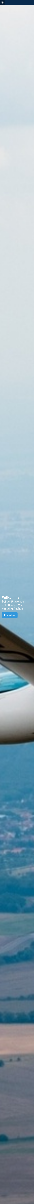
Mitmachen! (9, 615)
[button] (31, 2)
